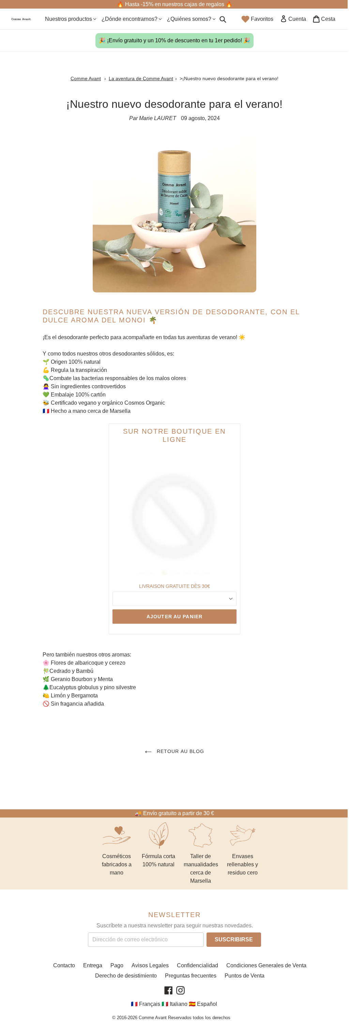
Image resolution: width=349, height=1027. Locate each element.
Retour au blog (179, 751)
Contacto (64, 965)
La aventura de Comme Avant (141, 78)
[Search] (223, 19)
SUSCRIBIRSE (234, 939)
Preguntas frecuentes (190, 976)
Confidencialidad (197, 965)
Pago (116, 965)
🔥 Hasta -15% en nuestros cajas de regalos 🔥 (174, 4)
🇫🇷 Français (145, 1004)
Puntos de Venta (244, 976)
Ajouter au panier (174, 616)
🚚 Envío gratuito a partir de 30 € (174, 813)
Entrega (92, 965)
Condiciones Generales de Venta (266, 965)
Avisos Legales (150, 965)
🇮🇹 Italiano (174, 1004)
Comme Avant (86, 78)
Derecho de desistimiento (126, 976)
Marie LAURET (157, 118)
